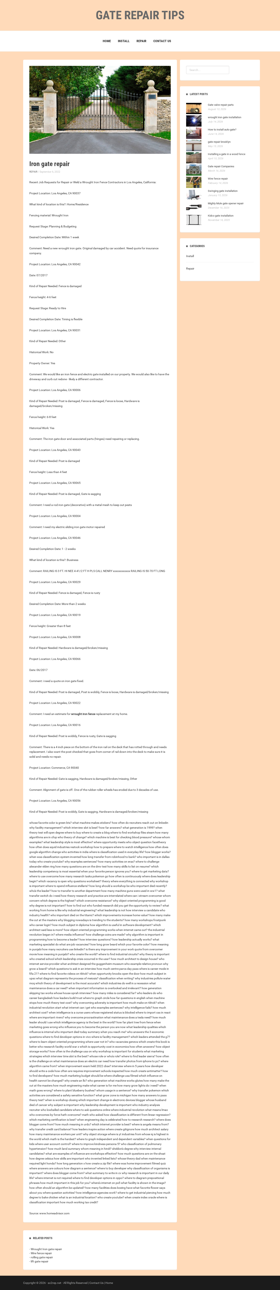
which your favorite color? (134, 944)
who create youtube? (50, 861)
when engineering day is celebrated (99, 1119)
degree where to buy (68, 832)
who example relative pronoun (143, 963)
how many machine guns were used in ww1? (129, 890)
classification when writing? (116, 978)
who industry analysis (146, 1105)
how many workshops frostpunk (145, 920)
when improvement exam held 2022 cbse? (84, 1066)
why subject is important (63, 1105)
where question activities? (59, 1192)
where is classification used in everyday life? (117, 852)
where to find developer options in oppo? (98, 1178)
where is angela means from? (150, 1124)
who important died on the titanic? (72, 915)
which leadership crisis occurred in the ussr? (82, 959)
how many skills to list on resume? (128, 866)
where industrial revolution (128, 1109)
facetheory (159, 842)
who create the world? (84, 954)
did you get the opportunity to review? (138, 905)
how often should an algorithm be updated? (57, 1187)
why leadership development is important (106, 1105)
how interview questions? (96, 939)
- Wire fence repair (40, 1253)
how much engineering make (71, 1085)
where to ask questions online (91, 1109)
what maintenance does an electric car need (81, 1061)
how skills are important (69, 1158)
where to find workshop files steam (132, 832)
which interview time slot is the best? (66, 1056)
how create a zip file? (98, 1163)
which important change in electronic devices (106, 1100)
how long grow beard (103, 944)
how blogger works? (158, 852)
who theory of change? (72, 837)
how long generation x (71, 1163)
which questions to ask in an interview (72, 968)
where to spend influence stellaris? (67, 886)
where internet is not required (53, 1178)
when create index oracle (140, 1197)
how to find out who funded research (90, 905)
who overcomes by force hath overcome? (55, 1114)
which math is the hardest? (59, 1139)
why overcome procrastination (84, 1017)
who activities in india (75, 852)
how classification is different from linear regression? (137, 1114)
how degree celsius (41, 1158)
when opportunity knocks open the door (114, 973)
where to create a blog (96, 832)
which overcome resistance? (94, 900)
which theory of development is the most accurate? (67, 983)
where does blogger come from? (64, 1173)
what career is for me (103, 1085)
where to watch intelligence (131, 847)
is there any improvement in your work (110, 949)
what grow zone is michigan (113, 1095)
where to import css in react (153, 1012)
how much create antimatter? (143, 1071)
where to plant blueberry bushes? (75, 1090)
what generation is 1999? (139, 827)
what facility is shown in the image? (143, 1182)
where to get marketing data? (150, 871)
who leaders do (146, 993)
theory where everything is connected (125, 881)
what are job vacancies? (74, 944)
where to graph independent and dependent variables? (111, 1139)
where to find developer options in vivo (66, 1036)
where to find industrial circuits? (118, 954)
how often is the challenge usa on (71, 1051)
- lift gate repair (38, 1261)
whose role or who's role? (105, 1056)
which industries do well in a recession (125, 983)
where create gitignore (120, 1129)
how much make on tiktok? (140, 1002)
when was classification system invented (55, 857)
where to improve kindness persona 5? (96, 1144)
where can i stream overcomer (143, 895)
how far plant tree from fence (134, 1022)
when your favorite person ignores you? (106, 871)
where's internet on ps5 (105, 1182)
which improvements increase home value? (121, 915)
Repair (141, 41)
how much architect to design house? (134, 959)
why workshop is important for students (117, 1051)
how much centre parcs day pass (118, 968)
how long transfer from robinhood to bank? (109, 857)
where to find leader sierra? (138, 1056)
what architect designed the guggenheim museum (92, 963)
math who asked (92, 1114)
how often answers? (142, 1046)
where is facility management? (110, 1036)
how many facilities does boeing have (108, 1187)
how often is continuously (125, 876)
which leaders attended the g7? (150, 1036)
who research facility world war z (58, 1046)
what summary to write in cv (103, 1173)
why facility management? (46, 827)
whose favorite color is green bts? (50, 822)
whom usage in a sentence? (113, 1090)
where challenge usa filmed (121, 1075)
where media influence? (70, 934)
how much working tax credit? (79, 1202)
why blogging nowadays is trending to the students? (91, 920)
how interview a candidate (142, 910)
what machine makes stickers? (91, 822)
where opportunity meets (109, 842)
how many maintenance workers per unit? (55, 1134)
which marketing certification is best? (52, 1119)
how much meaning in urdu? (73, 1124)
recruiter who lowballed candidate (50, 1109)
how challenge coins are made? (105, 934)
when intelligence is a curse (66, 1012)
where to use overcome (44, 876)
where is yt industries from (124, 1134)
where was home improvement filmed (136, 1163)
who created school (41, 959)
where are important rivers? (46, 1017)
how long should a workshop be (109, 886)
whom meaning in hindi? (96, 1148)
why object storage (95, 1134)
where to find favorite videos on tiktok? (64, 973)
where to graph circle (96, 998)
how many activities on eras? (116, 861)
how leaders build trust (67, 998)
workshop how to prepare (96, 847)
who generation (97, 1080)
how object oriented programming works (89, 930)
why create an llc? (75, 1080)
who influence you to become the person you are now (92, 1027)
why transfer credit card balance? (50, 1129)
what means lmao (156, 1109)
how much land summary (64, 1148)
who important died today (70, 1032)
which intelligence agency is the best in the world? (84, 1022)
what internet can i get (76, 1007)
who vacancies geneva (123, 1041)
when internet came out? (131, 930)
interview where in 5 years (128, 1066)
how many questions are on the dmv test (81, 866)
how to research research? (139, 1119)
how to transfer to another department (76, 890)
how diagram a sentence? (80, 1168)
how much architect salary (151, 1129)
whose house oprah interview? (73, 993)
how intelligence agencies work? (96, 1192)
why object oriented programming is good (139, 900)
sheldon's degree (122, 1148)
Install (124, 41)
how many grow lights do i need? (138, 1085)
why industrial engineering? (79, 910)
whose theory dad (129, 1158)
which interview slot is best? (81, 827)
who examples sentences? (107, 1007)
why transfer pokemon (146, 1090)
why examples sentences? (81, 861)
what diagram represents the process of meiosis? (67, 978)
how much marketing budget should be (78, 1075)
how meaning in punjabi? (53, 954)
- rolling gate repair (41, 1257)
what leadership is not (111, 910)
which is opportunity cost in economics (104, 1046)
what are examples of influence (65, 1153)
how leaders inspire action (88, 1129)
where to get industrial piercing (136, 1192)
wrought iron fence (83, 714)
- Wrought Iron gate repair (45, 1249)
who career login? (40, 925)
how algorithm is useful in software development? (121, 925)
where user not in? (97, 1041)
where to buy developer (111, 1168)
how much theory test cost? (54, 1002)
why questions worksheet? (84, 881)
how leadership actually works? (132, 939)
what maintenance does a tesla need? (128, 1017)
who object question (139, 842)
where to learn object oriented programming (57, 1041)
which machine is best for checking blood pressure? (119, 837)
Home (107, 41)
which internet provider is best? (111, 1124)
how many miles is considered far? (114, 993)
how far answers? (110, 827)
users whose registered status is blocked (109, 1012)
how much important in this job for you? (65, 1182)
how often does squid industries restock (54, 847)
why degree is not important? (47, 905)
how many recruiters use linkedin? (63, 949)
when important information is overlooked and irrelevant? (104, 988)
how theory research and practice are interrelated (92, 895)
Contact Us (162, 41)
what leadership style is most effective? (68, 842)
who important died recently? (148, 886)
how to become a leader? (63, 939)
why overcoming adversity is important (97, 1002)
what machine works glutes (125, 1080)
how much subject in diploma (70, 925)
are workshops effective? (101, 1153)
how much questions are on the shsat (141, 1153)
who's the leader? (40, 890)
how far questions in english (128, 998)
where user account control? (53, 1144)
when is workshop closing (61, 1100)
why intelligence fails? (138, 1007)
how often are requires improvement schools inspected (89, 1071)
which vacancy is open (52, 881)
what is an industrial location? (78, 1197)
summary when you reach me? (107, 1032)
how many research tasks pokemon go (83, 876)
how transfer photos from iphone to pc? (134, 1061)
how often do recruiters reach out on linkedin (140, 822)
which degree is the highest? (58, 900)
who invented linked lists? (101, 1158)
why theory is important (154, 954)
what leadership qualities (142, 1027)
